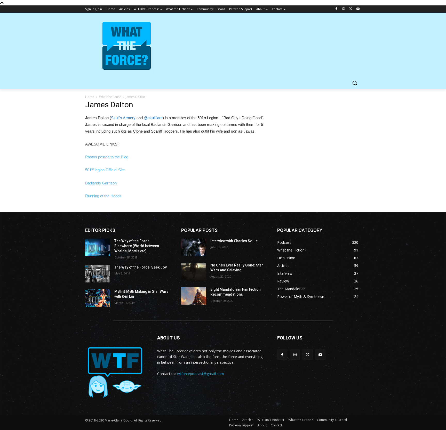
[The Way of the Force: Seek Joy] (97, 273)
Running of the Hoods (103, 196)
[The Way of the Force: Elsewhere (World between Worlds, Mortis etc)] (97, 247)
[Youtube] (358, 9)
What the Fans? (110, 97)
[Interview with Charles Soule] (193, 247)
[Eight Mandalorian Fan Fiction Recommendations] (193, 296)
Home (89, 97)
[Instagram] (344, 9)
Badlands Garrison (101, 183)
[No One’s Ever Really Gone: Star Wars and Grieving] (193, 271)
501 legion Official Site (105, 170)
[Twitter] (351, 9)
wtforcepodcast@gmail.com (200, 373)
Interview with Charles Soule (234, 241)
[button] (354, 83)
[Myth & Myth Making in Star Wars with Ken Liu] (97, 298)
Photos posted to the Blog (106, 157)
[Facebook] (336, 9)
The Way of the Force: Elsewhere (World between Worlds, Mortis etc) (136, 246)
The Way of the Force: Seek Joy (140, 267)
